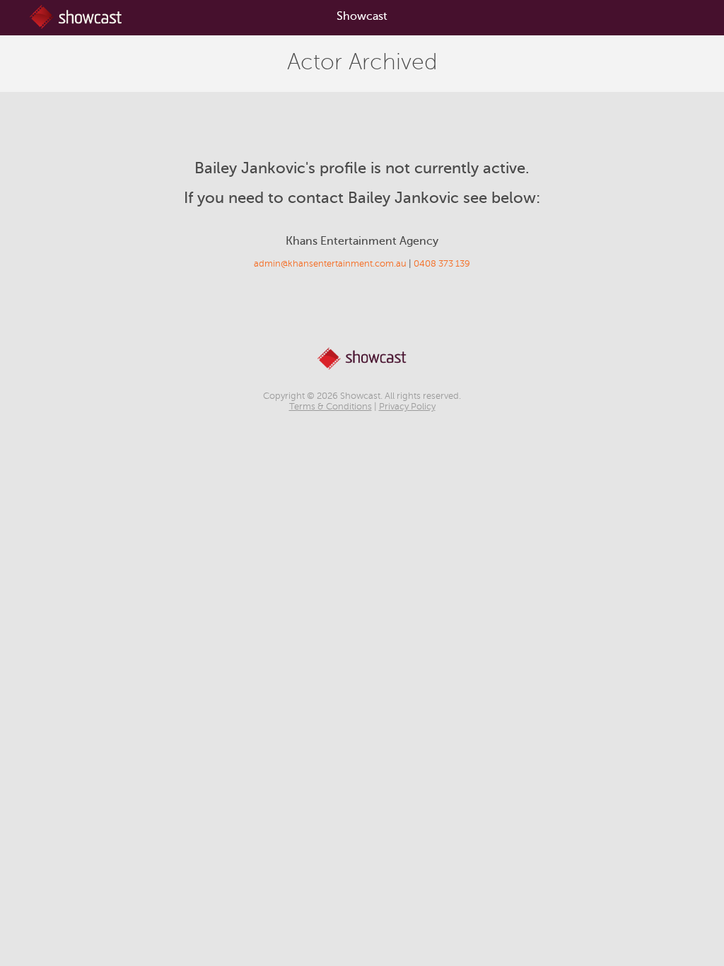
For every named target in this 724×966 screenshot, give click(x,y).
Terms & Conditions (330, 407)
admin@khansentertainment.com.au (330, 264)
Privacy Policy (407, 407)
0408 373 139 (442, 264)
